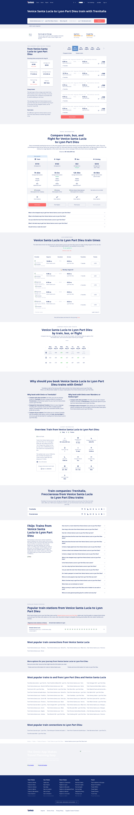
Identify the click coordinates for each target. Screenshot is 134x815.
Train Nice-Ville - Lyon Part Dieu (75, 689)
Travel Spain (94, 789)
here (78, 317)
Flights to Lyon (63, 785)
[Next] (104, 48)
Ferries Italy (78, 789)
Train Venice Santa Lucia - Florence (96, 648)
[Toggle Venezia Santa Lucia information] (104, 629)
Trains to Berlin (32, 789)
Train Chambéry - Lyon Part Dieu (75, 695)
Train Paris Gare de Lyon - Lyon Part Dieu (77, 692)
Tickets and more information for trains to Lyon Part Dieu (83, 667)
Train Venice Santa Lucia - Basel (55, 701)
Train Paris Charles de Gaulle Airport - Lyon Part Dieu (41, 692)
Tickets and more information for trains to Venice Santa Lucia (44, 667)
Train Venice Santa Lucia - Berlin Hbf (76, 698)
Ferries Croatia (79, 785)
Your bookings (91, 2)
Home (29, 741)
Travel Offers (94, 787)
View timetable (33, 84)
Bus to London (48, 789)
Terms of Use (50, 810)
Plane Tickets (63, 780)
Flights (46, 2)
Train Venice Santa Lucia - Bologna (96, 708)
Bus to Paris (47, 791)
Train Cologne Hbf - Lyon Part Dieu (56, 705)
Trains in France (41, 741)
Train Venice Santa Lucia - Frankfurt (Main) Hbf (39, 695)
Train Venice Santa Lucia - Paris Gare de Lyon (59, 698)
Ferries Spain (78, 787)
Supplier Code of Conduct (72, 810)
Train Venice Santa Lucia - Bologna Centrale (98, 705)
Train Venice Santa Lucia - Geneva (36, 714)
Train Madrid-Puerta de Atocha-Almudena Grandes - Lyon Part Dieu (104, 689)
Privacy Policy (59, 810)
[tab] (67, 53)
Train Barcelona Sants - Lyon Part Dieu (37, 683)
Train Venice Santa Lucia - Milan (55, 708)
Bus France (47, 785)
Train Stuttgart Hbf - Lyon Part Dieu (96, 683)
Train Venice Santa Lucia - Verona (75, 701)
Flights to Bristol (63, 791)
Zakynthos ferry (79, 791)
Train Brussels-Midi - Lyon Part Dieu (76, 708)
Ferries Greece (79, 782)
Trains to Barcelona (33, 791)
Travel (92, 780)
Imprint (43, 810)
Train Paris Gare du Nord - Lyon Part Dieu (38, 705)
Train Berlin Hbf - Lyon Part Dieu (95, 692)
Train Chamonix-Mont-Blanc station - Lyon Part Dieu (100, 686)
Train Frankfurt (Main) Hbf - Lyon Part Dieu (58, 683)
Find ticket (33, 66)
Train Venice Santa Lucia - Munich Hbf (37, 686)
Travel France (94, 791)
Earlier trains (39, 312)
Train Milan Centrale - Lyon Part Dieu (96, 701)
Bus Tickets (47, 780)
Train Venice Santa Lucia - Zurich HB (36, 698)
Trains (37, 2)
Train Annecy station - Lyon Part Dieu (96, 695)
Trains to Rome (32, 782)
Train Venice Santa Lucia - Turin (55, 711)
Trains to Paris (32, 785)
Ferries (51, 2)
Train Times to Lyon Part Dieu (55, 741)
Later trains (95, 312)
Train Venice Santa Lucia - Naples (36, 711)
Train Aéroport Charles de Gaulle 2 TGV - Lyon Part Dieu (61, 730)
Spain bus (46, 782)
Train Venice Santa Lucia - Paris (75, 683)
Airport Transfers (96, 785)
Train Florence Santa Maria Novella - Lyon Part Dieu (80, 711)
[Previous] (46, 348)
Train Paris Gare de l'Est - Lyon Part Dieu (97, 698)
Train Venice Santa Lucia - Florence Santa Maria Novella (41, 648)
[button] (63, 21)
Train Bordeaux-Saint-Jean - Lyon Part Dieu (98, 711)
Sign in (105, 2)
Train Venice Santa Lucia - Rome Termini (57, 648)
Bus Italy (46, 787)
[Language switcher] (82, 2)
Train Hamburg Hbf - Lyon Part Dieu (76, 714)
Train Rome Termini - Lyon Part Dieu (56, 689)
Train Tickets (31, 780)
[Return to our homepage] (31, 2)
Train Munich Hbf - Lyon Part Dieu (56, 714)
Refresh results (66, 250)
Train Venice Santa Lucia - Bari (55, 686)
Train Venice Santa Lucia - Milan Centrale (77, 648)
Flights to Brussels (64, 787)
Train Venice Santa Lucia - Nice (55, 695)
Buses (42, 2)
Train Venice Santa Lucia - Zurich (35, 708)
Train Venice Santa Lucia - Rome (35, 651)
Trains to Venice (32, 787)
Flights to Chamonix (64, 782)
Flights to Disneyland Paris (66, 789)
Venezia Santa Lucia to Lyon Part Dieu (67, 615)
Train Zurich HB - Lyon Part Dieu (35, 689)
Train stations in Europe (97, 782)
